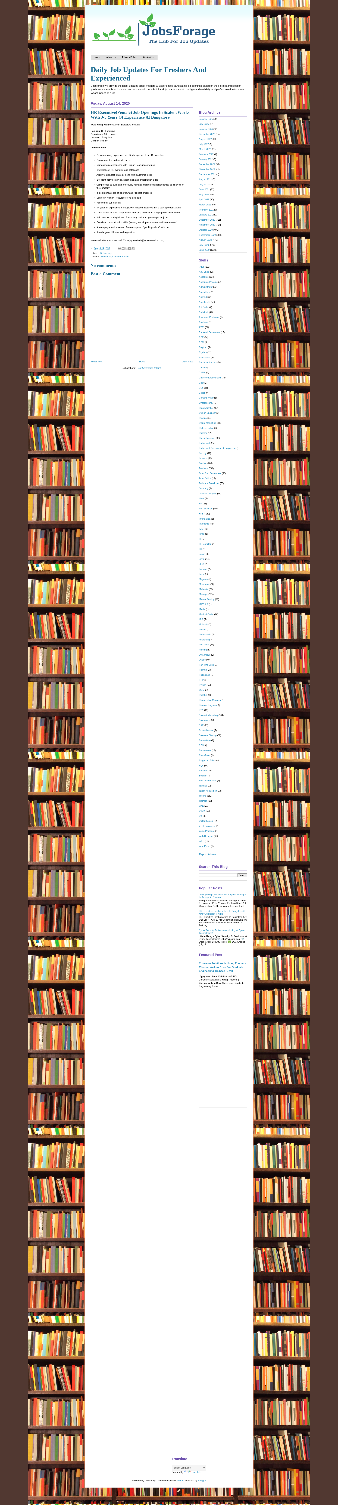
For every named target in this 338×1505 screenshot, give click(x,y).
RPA (201, 710)
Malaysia (203, 589)
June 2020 (204, 250)
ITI (200, 549)
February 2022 (206, 154)
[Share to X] (126, 248)
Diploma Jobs (206, 428)
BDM (201, 342)
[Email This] (119, 248)
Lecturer (203, 569)
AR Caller (204, 307)
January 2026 (206, 119)
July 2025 (204, 124)
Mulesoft (203, 624)
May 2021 (204, 194)
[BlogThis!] (123, 248)
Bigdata (203, 352)
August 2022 (205, 139)
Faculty (202, 453)
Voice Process (206, 831)
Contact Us (148, 57)
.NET (201, 267)
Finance (203, 458)
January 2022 (206, 159)
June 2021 (204, 189)
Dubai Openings (207, 438)
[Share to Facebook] (129, 248)
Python (202, 685)
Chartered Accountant (210, 377)
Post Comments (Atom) (149, 368)
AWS (201, 327)
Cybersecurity (206, 403)
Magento (203, 579)
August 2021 (205, 179)
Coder (202, 392)
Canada (203, 367)
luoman (180, 1480)
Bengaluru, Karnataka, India (115, 256)
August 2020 (205, 240)
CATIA (202, 372)
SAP (201, 725)
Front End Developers (210, 473)
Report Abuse (207, 854)
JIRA (201, 564)
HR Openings (105, 253)
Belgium (203, 347)
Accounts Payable (208, 282)
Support (203, 770)
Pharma (203, 669)
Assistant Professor (209, 317)
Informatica (204, 518)
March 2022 (205, 149)
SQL (201, 765)
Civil (201, 387)
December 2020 (207, 219)
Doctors (203, 433)
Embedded (204, 443)
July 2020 (204, 245)
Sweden (203, 775)
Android (203, 297)
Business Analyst (208, 362)
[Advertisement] (223, 1052)
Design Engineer (207, 413)
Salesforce (204, 720)
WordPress (204, 846)
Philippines (204, 675)
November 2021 (207, 169)
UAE (201, 805)
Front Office (205, 478)
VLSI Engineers (207, 826)
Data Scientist (206, 408)
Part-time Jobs (206, 665)
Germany (203, 488)
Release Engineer (208, 705)
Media (202, 609)
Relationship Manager (210, 700)
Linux (201, 574)
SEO (201, 745)
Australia (203, 322)
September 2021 (207, 174)
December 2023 (207, 134)
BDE (201, 337)
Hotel (201, 498)
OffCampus (205, 654)
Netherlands (205, 634)
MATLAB (203, 604)
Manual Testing (206, 599)
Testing (202, 795)
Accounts (204, 277)
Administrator (205, 287)
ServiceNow (205, 750)
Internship (204, 523)
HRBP (202, 513)
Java (201, 559)
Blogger (202, 1480)
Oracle (202, 659)
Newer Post (96, 361)
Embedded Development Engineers (217, 448)
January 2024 (206, 129)
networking (204, 639)
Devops (203, 418)
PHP (201, 680)
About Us (111, 57)
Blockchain (204, 357)
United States (206, 821)
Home (97, 57)
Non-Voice (204, 644)
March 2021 (205, 204)
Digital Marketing (207, 423)
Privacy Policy (129, 57)
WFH (201, 841)
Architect (203, 312)
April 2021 (204, 199)
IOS (201, 529)
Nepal (202, 629)
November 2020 (207, 224)
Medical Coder (206, 614)
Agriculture (204, 292)
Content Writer (206, 397)
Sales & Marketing (208, 715)
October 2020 (206, 230)
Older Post (187, 361)
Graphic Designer (208, 493)
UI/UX (202, 811)
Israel (202, 533)
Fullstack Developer (209, 483)
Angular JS (204, 302)
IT (200, 539)
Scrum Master (206, 730)
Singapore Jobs (207, 760)
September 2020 (207, 235)
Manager (203, 594)
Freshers (203, 468)
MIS (201, 619)
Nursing (203, 649)
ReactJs (203, 695)
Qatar (202, 690)
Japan (202, 554)
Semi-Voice (205, 740)
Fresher (203, 463)
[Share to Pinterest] (133, 248)
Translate (196, 1472)
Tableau (203, 785)
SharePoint (204, 755)
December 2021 (207, 164)
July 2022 (204, 144)
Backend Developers (209, 332)
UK (200, 816)
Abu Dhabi (204, 271)
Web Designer (206, 836)
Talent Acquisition (208, 790)
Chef (201, 382)
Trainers (203, 801)
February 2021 (206, 209)
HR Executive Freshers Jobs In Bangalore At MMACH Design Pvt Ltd (222, 912)
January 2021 (206, 214)
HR (200, 503)
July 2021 (204, 184)
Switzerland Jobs (207, 780)
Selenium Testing (208, 735)
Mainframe (204, 584)
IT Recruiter (205, 544)
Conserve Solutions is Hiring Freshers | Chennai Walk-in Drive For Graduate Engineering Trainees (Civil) (223, 967)
